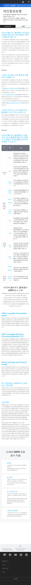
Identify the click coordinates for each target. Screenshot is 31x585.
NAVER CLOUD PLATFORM (9, 2)
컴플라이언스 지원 (21, 5)
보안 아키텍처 (17, 88)
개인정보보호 (12, 5)
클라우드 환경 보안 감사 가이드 (15, 103)
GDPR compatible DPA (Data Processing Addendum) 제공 (13, 335)
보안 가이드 (15, 94)
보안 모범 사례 (6, 94)
